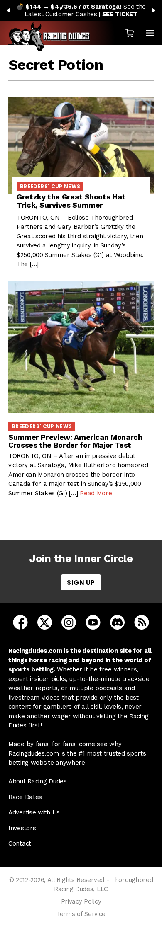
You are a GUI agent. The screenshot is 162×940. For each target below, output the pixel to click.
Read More (96, 493)
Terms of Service (81, 914)
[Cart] (129, 33)
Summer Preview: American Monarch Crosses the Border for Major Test (75, 441)
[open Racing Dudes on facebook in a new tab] (20, 621)
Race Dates (25, 797)
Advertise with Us (34, 812)
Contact (19, 843)
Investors (22, 828)
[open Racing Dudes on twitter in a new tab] (44, 621)
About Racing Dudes (37, 781)
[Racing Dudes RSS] (141, 621)
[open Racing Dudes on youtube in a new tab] (93, 621)
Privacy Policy (81, 901)
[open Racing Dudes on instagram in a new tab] (68, 621)
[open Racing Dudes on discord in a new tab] (117, 621)
